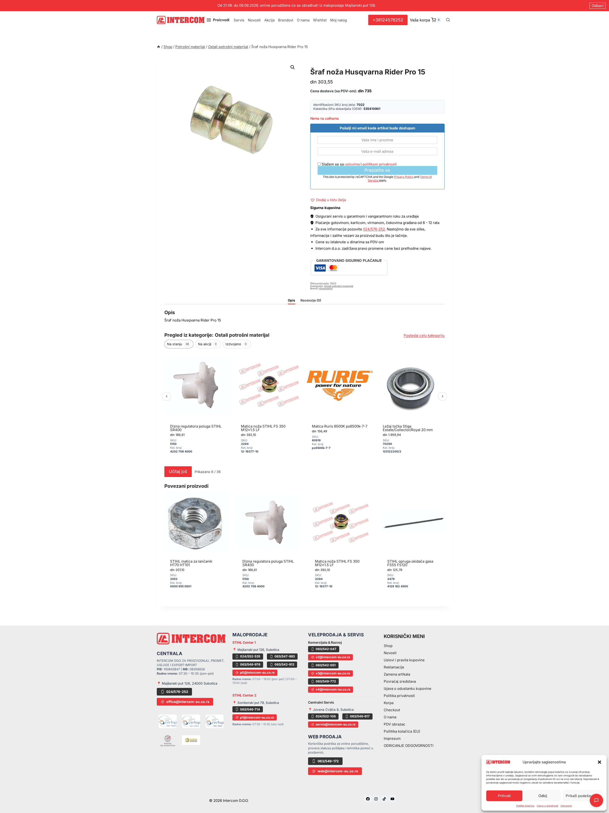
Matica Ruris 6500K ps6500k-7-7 (339, 426)
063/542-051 (326, 665)
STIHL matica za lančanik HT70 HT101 (191, 563)
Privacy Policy (404, 177)
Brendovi (285, 20)
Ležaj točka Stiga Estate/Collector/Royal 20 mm (408, 428)
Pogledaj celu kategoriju (424, 335)
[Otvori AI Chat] (596, 800)
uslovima (352, 164)
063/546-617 (360, 716)
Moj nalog (338, 20)
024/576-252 (374, 229)
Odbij (542, 796)
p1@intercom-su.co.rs (257, 717)
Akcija (269, 20)
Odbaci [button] (598, 5)
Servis (239, 20)
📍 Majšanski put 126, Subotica (255, 650)
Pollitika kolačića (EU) (402, 731)
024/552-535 (250, 656)
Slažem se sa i (359, 164)
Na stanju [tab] (178, 344)
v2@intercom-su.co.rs (333, 657)
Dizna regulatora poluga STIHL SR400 (195, 428)
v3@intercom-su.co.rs (333, 673)
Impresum (566, 805)
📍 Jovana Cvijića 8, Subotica (331, 709)
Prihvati (504, 796)
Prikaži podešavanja (582, 796)
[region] (304, 407)
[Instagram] (376, 798)
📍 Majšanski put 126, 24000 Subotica (187, 683)
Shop (388, 645)
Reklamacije (394, 667)
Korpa (388, 703)
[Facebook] (367, 798)
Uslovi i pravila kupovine (404, 660)
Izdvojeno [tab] (236, 344)
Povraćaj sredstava (400, 681)
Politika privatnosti (399, 695)
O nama (303, 20)
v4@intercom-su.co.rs (333, 689)
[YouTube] (392, 798)
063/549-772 (326, 681)
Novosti (254, 20)
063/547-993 (285, 656)
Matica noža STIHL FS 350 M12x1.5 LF (263, 428)
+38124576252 (388, 19)
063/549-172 (328, 761)
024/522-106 (326, 716)
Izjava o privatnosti (547, 805)
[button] (599, 762)
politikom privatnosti (380, 164)
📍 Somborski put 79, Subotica (255, 703)
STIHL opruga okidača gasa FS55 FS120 (410, 563)
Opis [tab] (291, 300)
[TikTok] (384, 798)
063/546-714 (250, 709)
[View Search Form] (448, 20)
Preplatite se (377, 170)
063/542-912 (284, 664)
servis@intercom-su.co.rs (335, 724)
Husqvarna (326, 288)
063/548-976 (250, 664)
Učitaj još (178, 471)
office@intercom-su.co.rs (187, 702)
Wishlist (320, 20)
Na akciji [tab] (207, 344)
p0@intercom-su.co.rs (257, 672)
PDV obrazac (394, 724)
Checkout (392, 710)
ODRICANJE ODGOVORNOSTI (408, 745)
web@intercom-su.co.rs (338, 771)
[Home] (158, 46)
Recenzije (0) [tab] (310, 300)
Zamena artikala (397, 674)
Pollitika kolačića (525, 805)
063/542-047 (326, 649)
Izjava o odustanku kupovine (407, 688)
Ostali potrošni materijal (342, 66)
